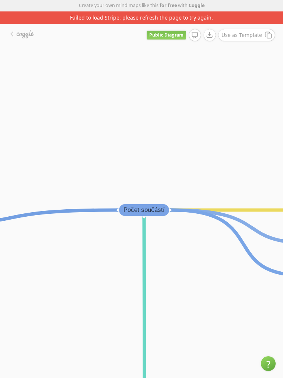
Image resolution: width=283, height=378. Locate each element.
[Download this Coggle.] (210, 35)
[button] (268, 363)
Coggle (197, 5)
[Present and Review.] (195, 35)
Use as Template (241, 34)
